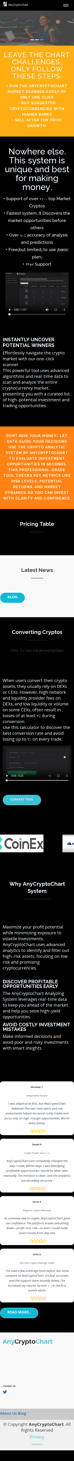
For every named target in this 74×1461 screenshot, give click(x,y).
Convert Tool (22, 800)
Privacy (37, 1438)
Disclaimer (37, 1445)
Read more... (19, 1313)
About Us (9, 1414)
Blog (12, 597)
